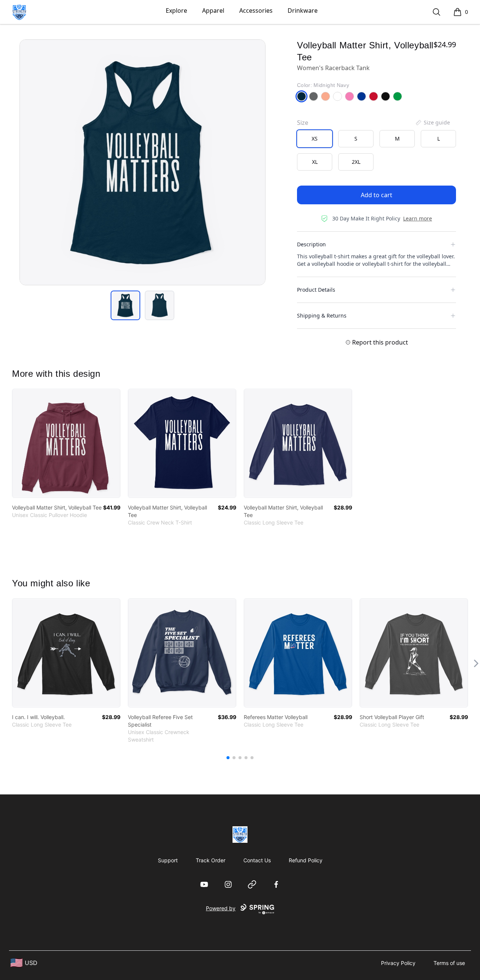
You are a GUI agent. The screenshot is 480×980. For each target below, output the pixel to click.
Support (168, 860)
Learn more (417, 218)
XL (315, 161)
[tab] (125, 305)
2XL (356, 161)
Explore (176, 10)
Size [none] (302, 122)
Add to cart (376, 195)
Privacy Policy (398, 963)
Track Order (210, 860)
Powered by (221, 908)
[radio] (314, 138)
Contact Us (257, 860)
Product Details (316, 289)
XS (315, 138)
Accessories (256, 10)
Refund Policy (305, 860)
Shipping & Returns (321, 315)
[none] (432, 122)
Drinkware (303, 10)
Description (311, 244)
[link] (66, 443)
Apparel (213, 10)
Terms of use (449, 963)
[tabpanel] (143, 162)
